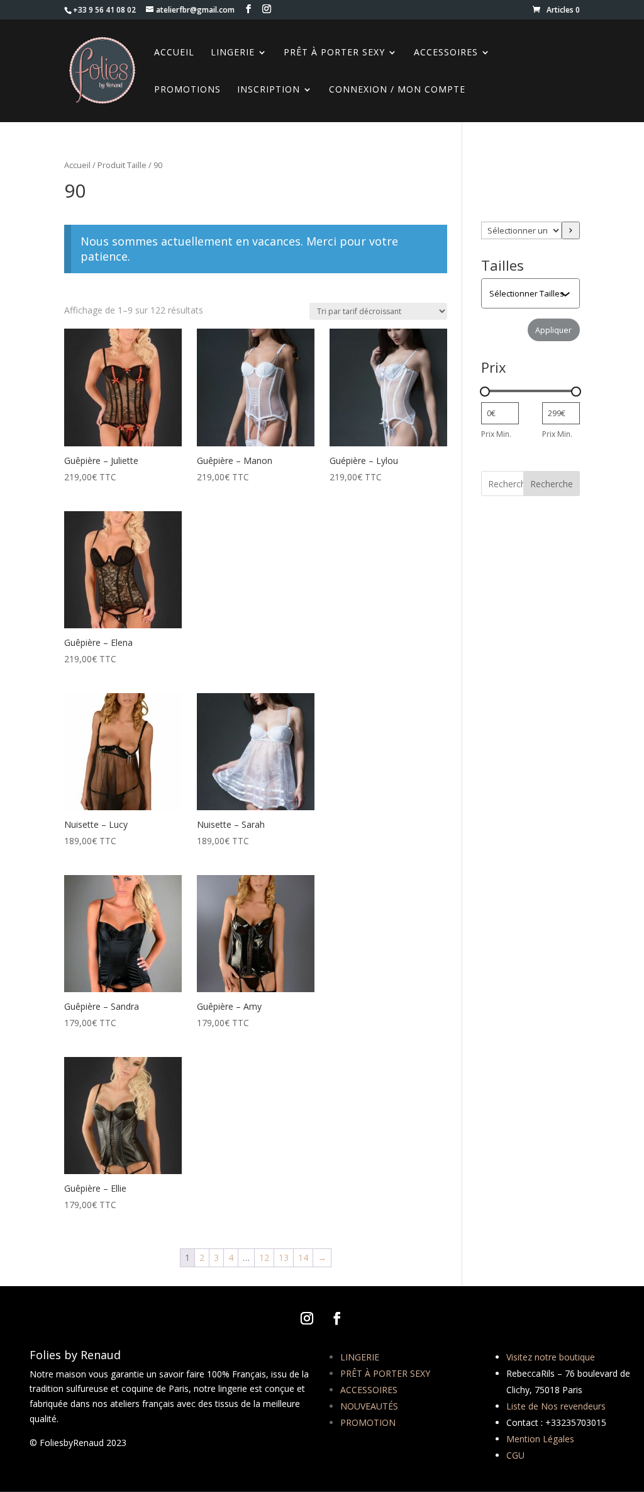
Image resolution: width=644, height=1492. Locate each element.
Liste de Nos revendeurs (556, 1406)
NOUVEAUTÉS (369, 1406)
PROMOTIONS (187, 90)
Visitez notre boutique (550, 1357)
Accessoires (446, 53)
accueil (174, 53)
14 (303, 1257)
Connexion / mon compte (397, 90)
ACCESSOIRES (368, 1390)
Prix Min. (496, 434)
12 (264, 1257)
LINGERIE (359, 1357)
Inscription (268, 90)
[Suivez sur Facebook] (337, 1318)
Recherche (551, 484)
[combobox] (531, 293)
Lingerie (233, 53)
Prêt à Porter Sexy (334, 53)
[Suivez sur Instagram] (306, 1318)
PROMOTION (368, 1422)
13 (284, 1257)
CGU (515, 1455)
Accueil (77, 165)
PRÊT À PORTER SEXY (385, 1373)
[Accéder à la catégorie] (570, 230)
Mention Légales (540, 1439)
